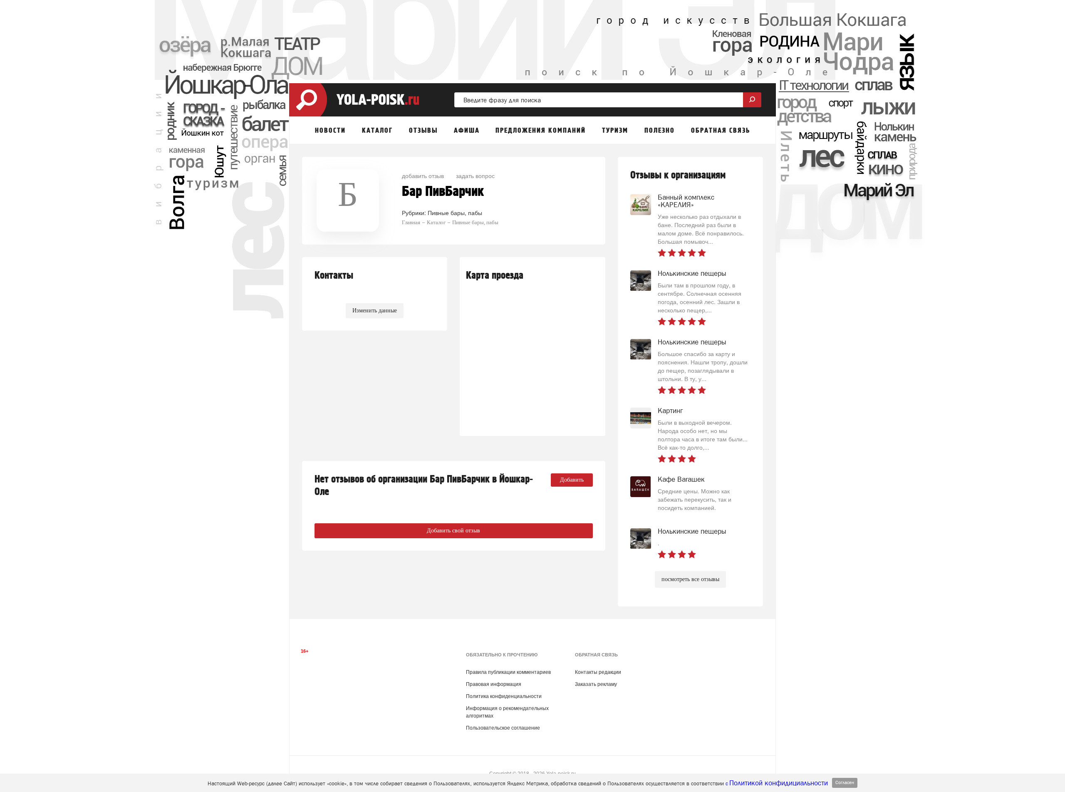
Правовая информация (493, 684)
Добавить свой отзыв (453, 530)
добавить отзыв (423, 175)
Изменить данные (374, 310)
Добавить (572, 480)
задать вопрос (475, 175)
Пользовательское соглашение (503, 728)
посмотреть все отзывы (690, 579)
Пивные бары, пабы (455, 212)
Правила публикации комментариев (508, 672)
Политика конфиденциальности (504, 696)
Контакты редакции (598, 672)
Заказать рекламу (596, 684)
